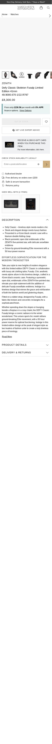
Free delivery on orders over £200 (21, 178)
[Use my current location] (38, 164)
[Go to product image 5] (45, 75)
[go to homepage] (26, 8)
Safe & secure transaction (18, 182)
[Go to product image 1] (5, 75)
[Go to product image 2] (13, 75)
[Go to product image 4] (37, 75)
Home (5, 14)
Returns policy (12, 185)
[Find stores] (46, 164)
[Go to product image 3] (29, 75)
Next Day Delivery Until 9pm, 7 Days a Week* (26, 2)
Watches (15, 14)
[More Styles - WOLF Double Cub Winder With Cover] (11, 204)
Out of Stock (21, 122)
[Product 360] (21, 75)
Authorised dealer (13, 174)
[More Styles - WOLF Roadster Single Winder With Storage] (30, 204)
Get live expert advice (28, 130)
